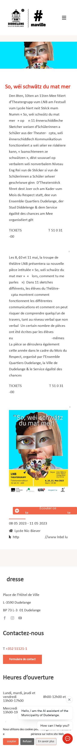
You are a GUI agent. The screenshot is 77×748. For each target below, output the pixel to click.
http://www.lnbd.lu (39, 537)
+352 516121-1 (16, 649)
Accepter (10, 741)
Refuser (27, 741)
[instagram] (12, 618)
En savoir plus (46, 741)
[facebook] (4, 618)
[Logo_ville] (27, 8)
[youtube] (20, 618)
